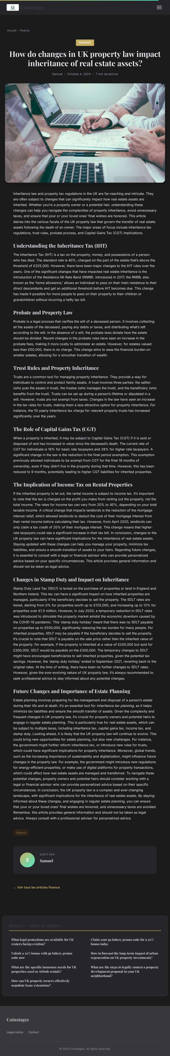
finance (25, 30)
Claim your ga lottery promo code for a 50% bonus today (122, 941)
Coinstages (33, 7)
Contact (33, 1032)
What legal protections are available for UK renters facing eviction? (42, 941)
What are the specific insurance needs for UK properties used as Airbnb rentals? (43, 969)
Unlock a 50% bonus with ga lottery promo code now (41, 955)
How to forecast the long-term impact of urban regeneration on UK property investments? (124, 955)
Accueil (11, 30)
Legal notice (15, 1032)
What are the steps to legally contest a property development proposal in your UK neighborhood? (125, 971)
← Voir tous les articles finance (36, 887)
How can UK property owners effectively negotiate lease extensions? (40, 983)
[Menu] (159, 7)
